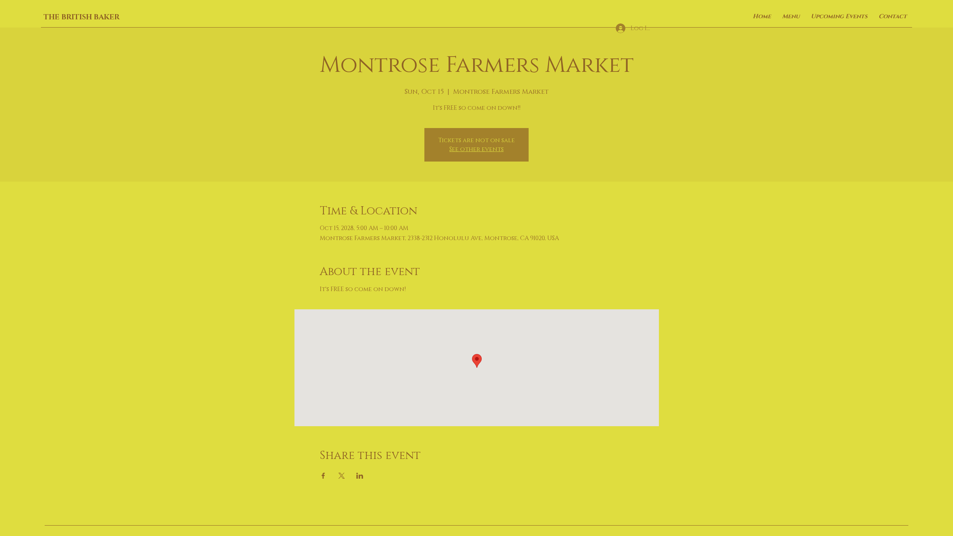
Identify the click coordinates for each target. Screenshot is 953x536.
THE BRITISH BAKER (81, 17)
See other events (476, 149)
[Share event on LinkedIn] (359, 476)
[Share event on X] (341, 476)
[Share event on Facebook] (323, 476)
